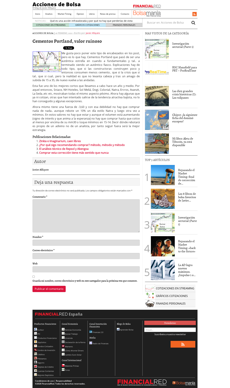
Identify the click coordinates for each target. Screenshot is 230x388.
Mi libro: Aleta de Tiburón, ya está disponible (182, 141)
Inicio (37, 13)
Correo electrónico (43, 250)
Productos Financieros (47, 338)
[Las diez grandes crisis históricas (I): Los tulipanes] (157, 96)
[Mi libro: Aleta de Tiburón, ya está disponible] (157, 143)
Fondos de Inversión (46, 350)
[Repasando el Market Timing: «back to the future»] (163, 246)
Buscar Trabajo (71, 334)
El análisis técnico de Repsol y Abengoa (64, 149)
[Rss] (194, 14)
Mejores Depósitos (45, 375)
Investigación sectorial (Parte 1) (183, 45)
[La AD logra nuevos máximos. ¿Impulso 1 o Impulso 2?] (163, 270)
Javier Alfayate (93, 33)
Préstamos (41, 358)
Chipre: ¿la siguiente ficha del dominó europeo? (184, 118)
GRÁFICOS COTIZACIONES (87, 25)
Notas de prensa (108, 13)
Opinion (80, 13)
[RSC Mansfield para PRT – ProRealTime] (157, 72)
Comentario (39, 197)
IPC (38, 334)
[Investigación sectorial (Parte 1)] (157, 48)
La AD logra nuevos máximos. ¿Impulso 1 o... (186, 270)
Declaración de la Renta (74, 342)
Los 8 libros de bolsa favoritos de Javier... (187, 197)
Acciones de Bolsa (56, 4)
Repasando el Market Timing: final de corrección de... (186, 176)
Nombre (37, 237)
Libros (92, 13)
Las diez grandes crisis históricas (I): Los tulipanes (184, 94)
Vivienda (68, 338)
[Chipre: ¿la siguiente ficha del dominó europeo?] (157, 120)
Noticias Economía (72, 330)
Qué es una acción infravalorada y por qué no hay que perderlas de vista (91, 20)
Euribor (40, 330)
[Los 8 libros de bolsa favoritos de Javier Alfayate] (163, 199)
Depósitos (41, 342)
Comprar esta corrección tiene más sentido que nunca (74, 153)
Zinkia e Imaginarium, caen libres (60, 141)
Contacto (125, 13)
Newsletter (170, 323)
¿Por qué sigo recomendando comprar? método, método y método (82, 145)
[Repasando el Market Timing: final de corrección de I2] (163, 175)
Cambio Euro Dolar (72, 354)
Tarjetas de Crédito (45, 367)
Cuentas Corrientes (45, 371)
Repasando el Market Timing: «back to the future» (187, 246)
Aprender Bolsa (126, 329)
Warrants (68, 346)
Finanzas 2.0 (97, 332)
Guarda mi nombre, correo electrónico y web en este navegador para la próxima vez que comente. (84, 281)
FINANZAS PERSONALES (124, 25)
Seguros (40, 362)
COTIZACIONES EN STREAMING (50, 25)
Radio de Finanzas (100, 343)
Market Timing (64, 13)
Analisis (49, 13)
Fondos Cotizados (45, 346)
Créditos (41, 354)
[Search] (193, 22)
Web (35, 263)
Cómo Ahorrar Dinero (74, 350)
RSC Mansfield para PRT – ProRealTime (184, 69)
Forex (67, 370)
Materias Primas (71, 366)
